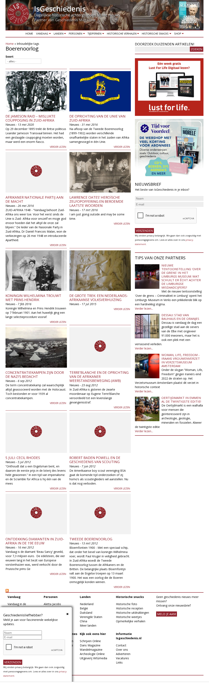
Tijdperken (94, 34)
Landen (57, 34)
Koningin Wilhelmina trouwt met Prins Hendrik (33, 297)
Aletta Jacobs (52, 604)
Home (29, 33)
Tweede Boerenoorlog (90, 539)
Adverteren (123, 654)
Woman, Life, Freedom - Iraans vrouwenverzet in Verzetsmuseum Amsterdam (180, 360)
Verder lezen (58, 147)
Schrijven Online (90, 641)
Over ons (122, 650)
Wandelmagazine (91, 650)
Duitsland (86, 613)
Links (119, 662)
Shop (176, 34)
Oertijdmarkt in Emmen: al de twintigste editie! (181, 399)
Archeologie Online (92, 654)
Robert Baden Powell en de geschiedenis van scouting (94, 459)
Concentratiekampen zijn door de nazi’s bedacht (35, 374)
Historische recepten (129, 608)
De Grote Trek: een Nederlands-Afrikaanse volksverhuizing (98, 297)
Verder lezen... (144, 308)
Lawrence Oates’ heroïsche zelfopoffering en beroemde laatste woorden (96, 201)
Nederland (86, 604)
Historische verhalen (121, 34)
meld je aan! (166, 614)
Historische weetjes (129, 617)
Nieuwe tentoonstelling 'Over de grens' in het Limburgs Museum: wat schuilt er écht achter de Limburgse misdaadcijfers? (181, 276)
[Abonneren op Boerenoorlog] (68, 590)
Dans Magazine (90, 645)
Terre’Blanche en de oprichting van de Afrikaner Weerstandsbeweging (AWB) (99, 376)
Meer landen (88, 625)
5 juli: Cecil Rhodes (23, 457)
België (84, 608)
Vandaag (41, 34)
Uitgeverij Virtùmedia (93, 658)
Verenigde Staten (91, 617)
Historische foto (126, 604)
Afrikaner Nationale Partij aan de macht (34, 199)
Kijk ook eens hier (93, 634)
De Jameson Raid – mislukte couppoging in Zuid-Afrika (31, 118)
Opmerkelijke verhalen (130, 621)
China (83, 621)
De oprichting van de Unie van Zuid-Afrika (97, 118)
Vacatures (122, 658)
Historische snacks (154, 34)
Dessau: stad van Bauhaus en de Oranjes (180, 317)
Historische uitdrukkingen (132, 613)
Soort (9, 56)
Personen (74, 34)
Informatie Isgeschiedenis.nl (128, 636)
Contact (121, 645)
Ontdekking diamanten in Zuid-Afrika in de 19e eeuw (35, 541)
